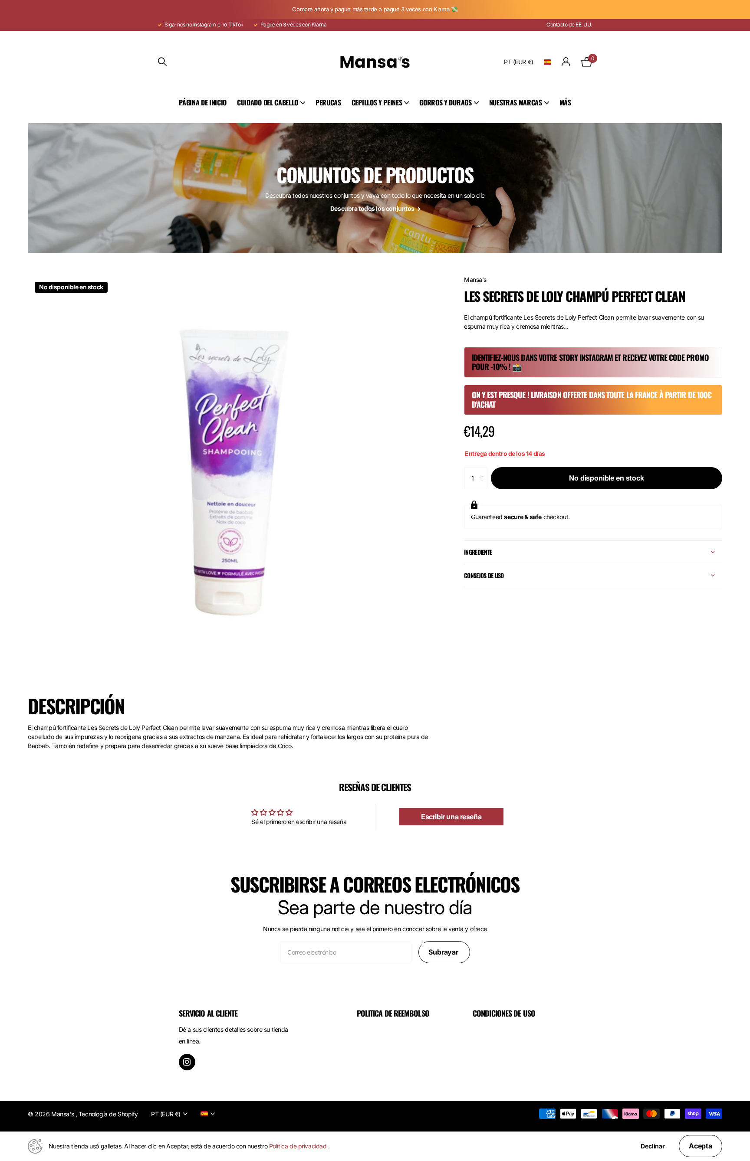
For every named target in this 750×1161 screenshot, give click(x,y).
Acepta (700, 1145)
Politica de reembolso (393, 1013)
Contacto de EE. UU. (569, 24)
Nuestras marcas (515, 102)
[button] (484, 470)
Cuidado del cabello (267, 102)
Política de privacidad (298, 1146)
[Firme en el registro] (566, 62)
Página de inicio (203, 102)
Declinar (653, 1146)
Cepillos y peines (377, 102)
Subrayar (444, 952)
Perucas (328, 102)
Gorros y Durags (445, 102)
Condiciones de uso (504, 1013)
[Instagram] (187, 1062)
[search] (162, 62)
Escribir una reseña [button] (451, 816)
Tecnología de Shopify (108, 1114)
